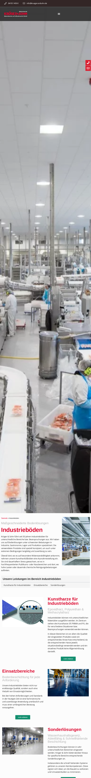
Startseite (4, 518)
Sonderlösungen (58, 585)
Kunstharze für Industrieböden (17, 585)
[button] (59, 14)
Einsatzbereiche (41, 585)
